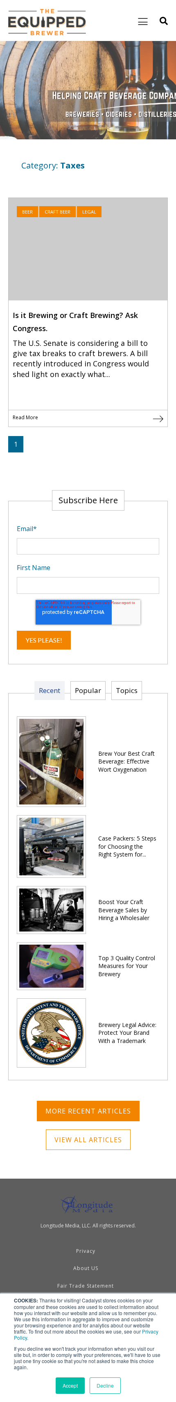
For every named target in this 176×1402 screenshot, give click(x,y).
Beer (27, 212)
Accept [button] (70, 1385)
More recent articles (88, 1111)
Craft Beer (57, 212)
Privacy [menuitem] (85, 1250)
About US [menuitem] (85, 1268)
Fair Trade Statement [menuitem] (85, 1285)
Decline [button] (105, 1385)
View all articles (88, 1139)
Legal (89, 212)
